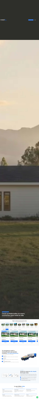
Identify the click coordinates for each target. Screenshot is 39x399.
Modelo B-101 (13, 337)
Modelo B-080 (30, 337)
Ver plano (5, 342)
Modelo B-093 (21, 337)
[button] (37, 397)
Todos (7, 329)
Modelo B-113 (4, 337)
